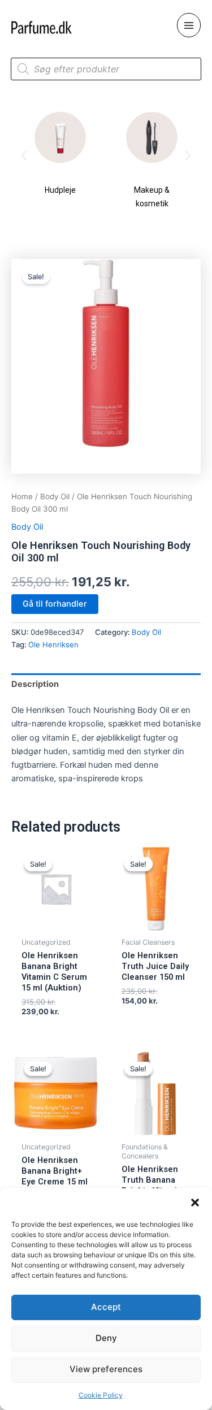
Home (22, 496)
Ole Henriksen (53, 644)
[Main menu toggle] (189, 25)
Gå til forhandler (55, 604)
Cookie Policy (101, 1395)
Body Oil (55, 496)
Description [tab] (35, 684)
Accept (106, 1306)
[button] (195, 1202)
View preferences (106, 1369)
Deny (106, 1338)
